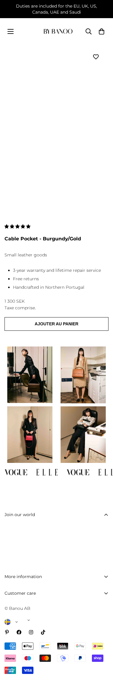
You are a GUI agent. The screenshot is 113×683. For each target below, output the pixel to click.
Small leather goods (26, 255)
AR (50, 181)
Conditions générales (27, 676)
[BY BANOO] (58, 31)
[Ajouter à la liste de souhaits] (95, 56)
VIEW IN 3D (22, 181)
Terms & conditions (69, 562)
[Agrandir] (95, 176)
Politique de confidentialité (33, 666)
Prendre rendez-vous (26, 625)
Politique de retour (24, 645)
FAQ (9, 604)
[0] (101, 31)
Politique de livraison (26, 635)
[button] (18, 226)
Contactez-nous (21, 614)
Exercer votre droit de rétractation (40, 656)
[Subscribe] (101, 547)
